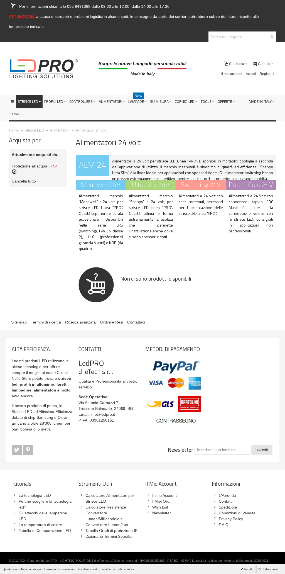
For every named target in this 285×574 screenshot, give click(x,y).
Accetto (248, 569)
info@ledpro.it (102, 414)
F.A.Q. (224, 524)
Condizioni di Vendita (237, 513)
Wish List (160, 507)
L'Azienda (227, 495)
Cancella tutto (24, 181)
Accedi (251, 74)
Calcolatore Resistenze (105, 507)
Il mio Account (164, 495)
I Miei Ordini (162, 501)
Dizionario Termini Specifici (108, 536)
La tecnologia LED (35, 495)
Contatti (225, 501)
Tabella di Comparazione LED (45, 530)
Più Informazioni (269, 569)
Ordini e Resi (111, 322)
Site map (19, 322)
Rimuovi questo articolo (14, 171)
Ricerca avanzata (80, 322)
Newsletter (180, 450)
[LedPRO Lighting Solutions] (43, 69)
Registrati (267, 74)
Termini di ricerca (46, 322)
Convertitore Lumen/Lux (106, 524)
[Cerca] (272, 37)
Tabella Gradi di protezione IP (111, 530)
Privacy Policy (231, 519)
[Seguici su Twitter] (17, 449)
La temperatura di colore (40, 524)
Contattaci (136, 322)
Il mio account (231, 74)
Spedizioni (228, 507)
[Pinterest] (28, 449)
